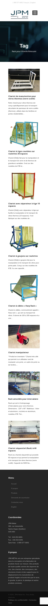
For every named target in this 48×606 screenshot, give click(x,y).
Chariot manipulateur (18, 352)
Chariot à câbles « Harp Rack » (22, 306)
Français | (27, 2)
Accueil (13, 484)
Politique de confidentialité (17, 600)
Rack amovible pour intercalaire (23, 399)
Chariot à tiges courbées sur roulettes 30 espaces (21, 152)
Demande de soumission (20, 498)
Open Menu (34, 13)
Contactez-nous (17, 502)
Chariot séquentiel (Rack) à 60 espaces (22, 449)
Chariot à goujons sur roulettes (23, 256)
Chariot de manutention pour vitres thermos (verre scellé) (22, 97)
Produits (14, 493)
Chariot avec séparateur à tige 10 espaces (24, 204)
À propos (14, 488)
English (33, 2)
